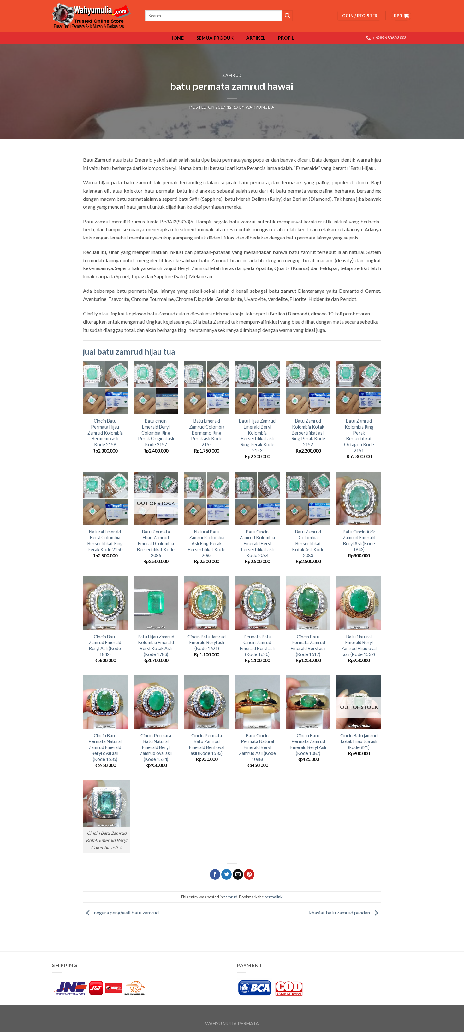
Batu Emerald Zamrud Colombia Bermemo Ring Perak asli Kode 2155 (206, 432)
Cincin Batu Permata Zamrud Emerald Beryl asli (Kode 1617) (308, 645)
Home (177, 38)
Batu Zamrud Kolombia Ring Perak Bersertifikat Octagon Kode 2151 (359, 435)
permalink (274, 896)
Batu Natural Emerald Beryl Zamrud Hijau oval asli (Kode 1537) (359, 645)
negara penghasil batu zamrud (126, 912)
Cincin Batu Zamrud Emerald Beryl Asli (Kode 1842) (105, 645)
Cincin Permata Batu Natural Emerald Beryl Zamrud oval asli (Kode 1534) (156, 747)
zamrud (232, 75)
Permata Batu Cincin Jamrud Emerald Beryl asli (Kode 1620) (257, 645)
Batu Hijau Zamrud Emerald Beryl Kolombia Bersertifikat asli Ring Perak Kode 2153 (257, 435)
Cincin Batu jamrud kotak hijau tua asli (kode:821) (359, 741)
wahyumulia (260, 107)
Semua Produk (215, 38)
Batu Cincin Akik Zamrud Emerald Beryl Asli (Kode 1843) (359, 540)
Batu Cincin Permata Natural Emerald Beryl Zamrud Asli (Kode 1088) (257, 747)
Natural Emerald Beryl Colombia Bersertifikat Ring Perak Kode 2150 (105, 540)
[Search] (287, 15)
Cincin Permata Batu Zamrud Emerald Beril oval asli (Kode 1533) (206, 744)
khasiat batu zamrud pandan (340, 912)
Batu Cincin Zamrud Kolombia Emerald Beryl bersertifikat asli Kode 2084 (257, 543)
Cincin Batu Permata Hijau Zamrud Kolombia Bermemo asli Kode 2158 (105, 432)
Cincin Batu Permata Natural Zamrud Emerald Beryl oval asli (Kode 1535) (105, 747)
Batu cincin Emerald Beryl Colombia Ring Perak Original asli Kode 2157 (156, 432)
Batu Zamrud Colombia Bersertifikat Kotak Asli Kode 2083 (308, 543)
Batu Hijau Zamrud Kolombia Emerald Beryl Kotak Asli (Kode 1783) (156, 645)
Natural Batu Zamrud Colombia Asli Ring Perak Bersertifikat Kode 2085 (206, 543)
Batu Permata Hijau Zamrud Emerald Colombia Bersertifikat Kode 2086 (156, 543)
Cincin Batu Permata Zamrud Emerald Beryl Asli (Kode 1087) (308, 744)
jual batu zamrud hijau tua (129, 351)
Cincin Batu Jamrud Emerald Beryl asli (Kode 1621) (206, 642)
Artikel (255, 38)
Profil (286, 38)
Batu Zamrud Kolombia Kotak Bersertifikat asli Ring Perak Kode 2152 (308, 432)
